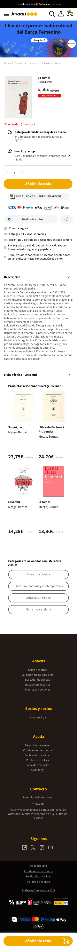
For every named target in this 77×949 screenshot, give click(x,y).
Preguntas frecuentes (37, 745)
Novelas (19, 63)
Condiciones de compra (37, 750)
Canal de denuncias (37, 765)
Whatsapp (37, 804)
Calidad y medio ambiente (38, 675)
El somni (44, 502)
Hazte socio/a (37, 717)
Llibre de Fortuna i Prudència (51, 429)
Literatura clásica (51, 63)
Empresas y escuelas (37, 690)
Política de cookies (37, 760)
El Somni (14, 502)
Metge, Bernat (45, 82)
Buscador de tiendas (37, 680)
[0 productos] (70, 15)
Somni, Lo (15, 427)
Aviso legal (37, 770)
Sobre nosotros (37, 670)
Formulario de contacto (37, 798)
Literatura (33, 63)
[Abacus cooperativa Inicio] (25, 16)
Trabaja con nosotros (38, 685)
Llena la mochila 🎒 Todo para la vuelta (38, 4)
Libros (7, 63)
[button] (61, 14)
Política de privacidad (37, 755)
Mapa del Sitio (38, 866)
